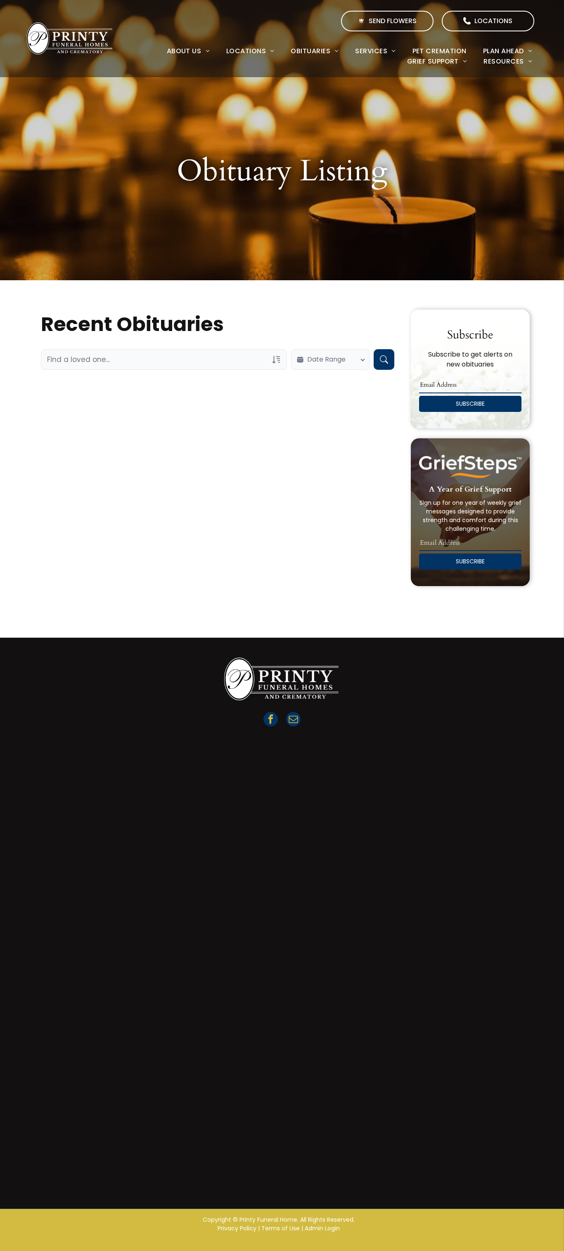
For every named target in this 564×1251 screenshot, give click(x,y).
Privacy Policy (237, 1228)
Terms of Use (280, 1228)
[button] (488, 21)
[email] (293, 720)
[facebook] (270, 720)
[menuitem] (188, 51)
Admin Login (322, 1228)
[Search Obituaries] (384, 359)
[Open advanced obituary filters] (276, 359)
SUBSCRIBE (470, 404)
